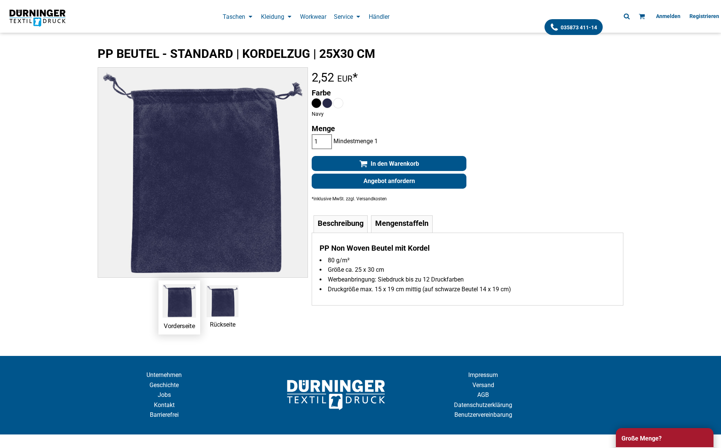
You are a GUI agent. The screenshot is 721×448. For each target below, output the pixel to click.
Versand (483, 385)
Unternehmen (164, 374)
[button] (238, 16)
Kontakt (164, 405)
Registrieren (704, 16)
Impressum (483, 374)
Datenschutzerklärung (483, 405)
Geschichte (164, 385)
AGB (483, 394)
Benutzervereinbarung (483, 414)
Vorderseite (179, 325)
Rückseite (222, 324)
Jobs (164, 394)
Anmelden (668, 16)
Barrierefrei (164, 414)
